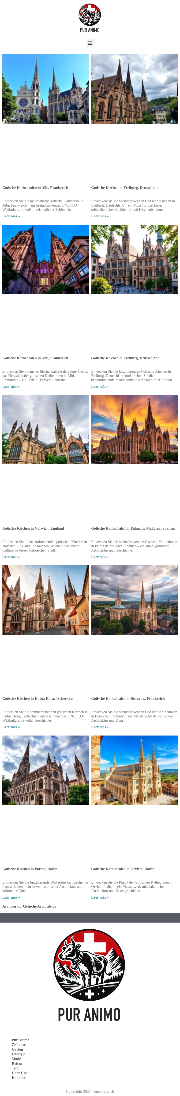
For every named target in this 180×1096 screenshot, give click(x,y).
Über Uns (19, 1073)
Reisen (17, 1063)
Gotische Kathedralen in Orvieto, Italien (122, 869)
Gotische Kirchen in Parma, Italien (29, 869)
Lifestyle (18, 1054)
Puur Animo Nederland (116, 1069)
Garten (17, 1049)
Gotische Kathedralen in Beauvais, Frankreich (128, 699)
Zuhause (19, 1045)
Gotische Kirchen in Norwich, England (33, 528)
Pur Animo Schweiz (112, 1059)
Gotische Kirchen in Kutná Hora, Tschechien (37, 699)
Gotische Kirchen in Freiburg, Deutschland (125, 188)
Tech (15, 1068)
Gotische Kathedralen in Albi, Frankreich (35, 188)
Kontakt (18, 1078)
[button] (90, 43)
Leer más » (11, 216)
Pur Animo (20, 1040)
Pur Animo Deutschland (116, 1048)
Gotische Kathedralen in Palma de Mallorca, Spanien (133, 528)
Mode (16, 1059)
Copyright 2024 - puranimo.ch (90, 1091)
